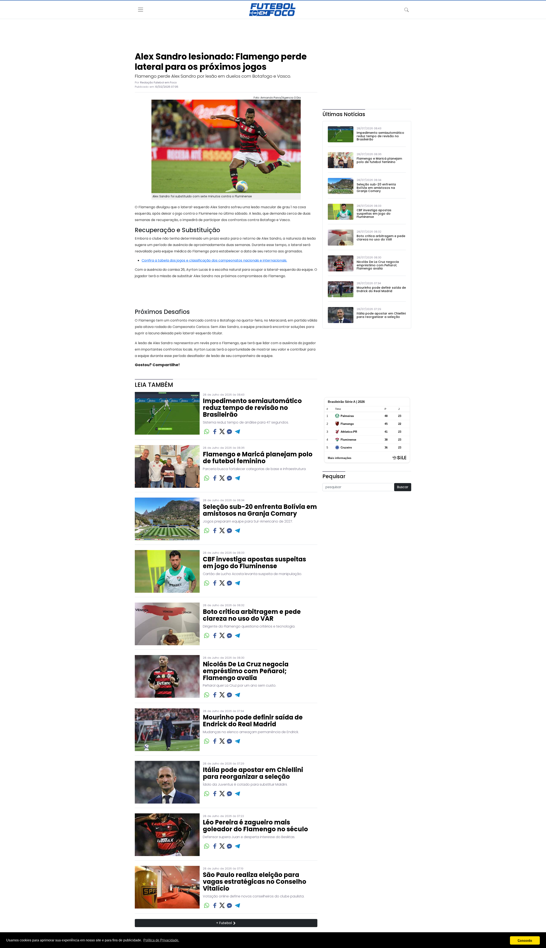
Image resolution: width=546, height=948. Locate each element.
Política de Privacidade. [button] (161, 940)
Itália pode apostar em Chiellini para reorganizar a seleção (253, 773)
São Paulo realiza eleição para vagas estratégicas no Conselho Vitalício (254, 882)
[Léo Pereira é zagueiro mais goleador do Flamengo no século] (167, 834)
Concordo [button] (525, 940)
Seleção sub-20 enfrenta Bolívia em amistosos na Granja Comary (260, 510)
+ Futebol (224, 922)
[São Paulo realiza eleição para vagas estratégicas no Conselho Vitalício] (167, 887)
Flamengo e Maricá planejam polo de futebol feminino (257, 458)
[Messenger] (229, 431)
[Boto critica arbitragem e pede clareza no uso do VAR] (167, 624)
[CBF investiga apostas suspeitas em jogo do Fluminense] (167, 571)
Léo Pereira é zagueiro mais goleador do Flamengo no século (255, 826)
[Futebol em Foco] (272, 9)
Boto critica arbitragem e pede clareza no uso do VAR (252, 615)
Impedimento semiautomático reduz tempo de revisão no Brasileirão (252, 408)
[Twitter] (222, 431)
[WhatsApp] (206, 431)
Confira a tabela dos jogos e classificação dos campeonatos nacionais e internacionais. (214, 260)
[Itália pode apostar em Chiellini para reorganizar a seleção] (167, 782)
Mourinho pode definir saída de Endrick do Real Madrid (253, 721)
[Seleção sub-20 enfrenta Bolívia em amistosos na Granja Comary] (167, 519)
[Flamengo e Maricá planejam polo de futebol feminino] (167, 466)
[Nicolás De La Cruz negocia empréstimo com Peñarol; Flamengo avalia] (167, 676)
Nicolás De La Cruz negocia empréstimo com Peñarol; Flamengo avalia (246, 671)
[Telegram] (237, 431)
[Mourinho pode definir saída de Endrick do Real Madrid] (167, 729)
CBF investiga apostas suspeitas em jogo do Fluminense (254, 563)
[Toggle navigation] (406, 9)
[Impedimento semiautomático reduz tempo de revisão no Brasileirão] (167, 413)
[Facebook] (215, 431)
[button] (505, 940)
